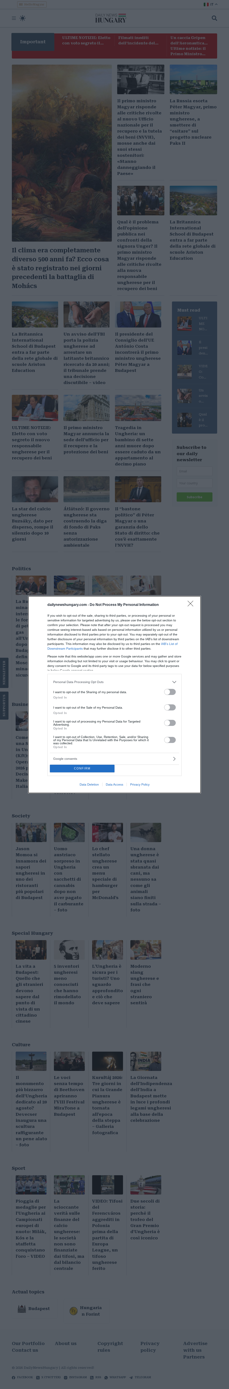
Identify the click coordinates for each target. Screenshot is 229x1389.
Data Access (114, 784)
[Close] (192, 605)
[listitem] (114, 682)
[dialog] (114, 694)
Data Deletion (89, 784)
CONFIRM (82, 768)
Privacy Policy (140, 784)
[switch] (170, 692)
